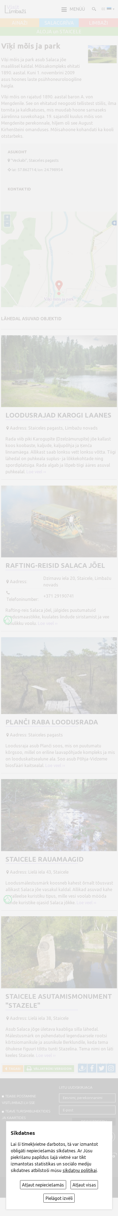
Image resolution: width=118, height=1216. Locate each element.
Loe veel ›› (36, 471)
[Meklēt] (93, 8)
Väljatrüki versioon (52, 1068)
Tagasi (14, 1068)
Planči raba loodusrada (51, 722)
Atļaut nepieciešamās (43, 1184)
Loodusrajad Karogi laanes (58, 415)
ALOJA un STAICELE (59, 31)
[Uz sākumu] (15, 9)
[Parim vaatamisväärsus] (7, 620)
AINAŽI (19, 22)
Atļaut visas (84, 1184)
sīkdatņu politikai (80, 1170)
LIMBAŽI (98, 22)
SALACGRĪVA (59, 22)
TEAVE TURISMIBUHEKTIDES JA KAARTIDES (26, 1114)
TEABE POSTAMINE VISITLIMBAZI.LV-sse (19, 1099)
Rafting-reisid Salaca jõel (55, 565)
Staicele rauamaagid (44, 859)
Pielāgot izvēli (59, 1198)
